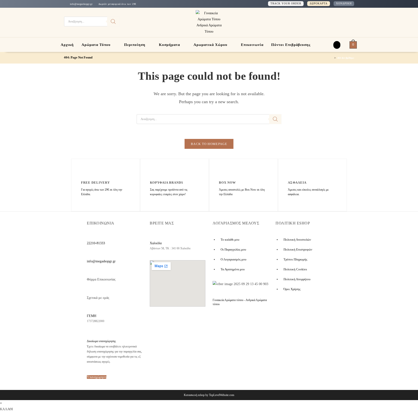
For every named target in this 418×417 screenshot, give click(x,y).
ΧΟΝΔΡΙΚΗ (344, 3)
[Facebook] (158, 322)
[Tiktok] (195, 322)
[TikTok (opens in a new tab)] (347, 21)
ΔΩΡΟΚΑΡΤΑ (319, 3)
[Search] (113, 21)
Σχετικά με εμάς (98, 298)
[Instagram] (178, 322)
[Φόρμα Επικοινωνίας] (89, 271)
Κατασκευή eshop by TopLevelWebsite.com (209, 395)
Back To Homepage (209, 144)
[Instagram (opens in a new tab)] (340, 21)
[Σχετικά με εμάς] (89, 290)
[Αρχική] (332, 57)
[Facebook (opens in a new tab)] (332, 21)
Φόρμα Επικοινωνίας (101, 279)
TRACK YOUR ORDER (285, 3)
